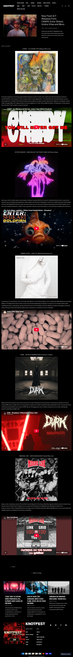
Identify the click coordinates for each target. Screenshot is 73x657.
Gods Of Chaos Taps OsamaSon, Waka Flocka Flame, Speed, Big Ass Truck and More (36, 600)
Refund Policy (39, 642)
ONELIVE (43, 656)
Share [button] (13, 566)
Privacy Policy (39, 639)
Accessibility (39, 644)
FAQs (37, 634)
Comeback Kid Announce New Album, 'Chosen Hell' (57, 598)
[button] (27, 2)
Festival (27, 639)
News (27, 637)
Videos (27, 642)
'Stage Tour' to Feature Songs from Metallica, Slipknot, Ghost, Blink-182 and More (14, 600)
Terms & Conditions (40, 637)
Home (27, 632)
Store (27, 644)
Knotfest (34, 656)
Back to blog (37, 573)
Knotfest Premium (29, 634)
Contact (38, 632)
